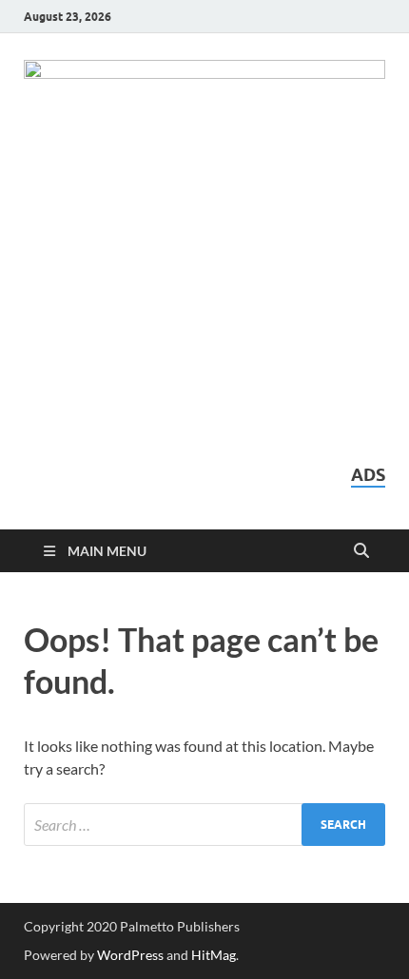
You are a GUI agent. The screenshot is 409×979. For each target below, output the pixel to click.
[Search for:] (204, 824)
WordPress (130, 955)
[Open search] (361, 551)
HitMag (213, 955)
